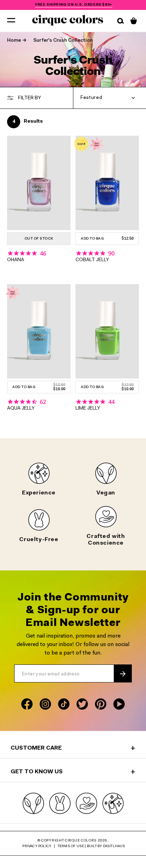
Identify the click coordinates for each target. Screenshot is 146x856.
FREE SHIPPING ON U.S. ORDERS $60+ (73, 5)
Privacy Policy (36, 846)
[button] (11, 19)
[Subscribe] (122, 673)
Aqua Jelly (21, 408)
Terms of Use (71, 846)
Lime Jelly (87, 408)
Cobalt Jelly (92, 260)
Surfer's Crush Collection (63, 40)
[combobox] (109, 98)
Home (14, 40)
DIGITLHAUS (114, 846)
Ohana (15, 260)
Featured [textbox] (91, 97)
